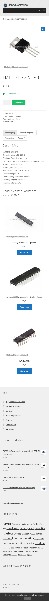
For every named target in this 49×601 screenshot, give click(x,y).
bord (4, 528)
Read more (24, 307)
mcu (17, 543)
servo (29, 547)
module (40, 543)
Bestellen (19, 102)
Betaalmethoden (13, 406)
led (10, 543)
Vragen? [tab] (21, 138)
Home (7, 19)
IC (12, 19)
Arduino (19, 524)
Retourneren (11, 424)
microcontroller (26, 543)
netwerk (5, 548)
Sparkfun (27, 551)
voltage (17, 119)
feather (38, 533)
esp (19, 533)
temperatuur (34, 551)
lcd (7, 544)
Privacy (9, 420)
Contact (9, 411)
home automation (23, 538)
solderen (21, 551)
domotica (40, 528)
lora (13, 544)
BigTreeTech (39, 524)
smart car (36, 547)
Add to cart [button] (24, 252)
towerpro (7, 554)
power (17, 547)
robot (23, 547)
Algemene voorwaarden (15, 401)
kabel (4, 544)
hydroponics (37, 539)
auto (28, 524)
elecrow (12, 533)
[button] (40, 10)
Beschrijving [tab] (10, 132)
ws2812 (24, 555)
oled (9, 548)
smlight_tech (11, 551)
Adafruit (8, 524)
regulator (10, 119)
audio (24, 524)
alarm (15, 524)
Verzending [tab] (9, 138)
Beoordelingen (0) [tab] (27, 132)
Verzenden (10, 429)
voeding (14, 555)
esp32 (24, 534)
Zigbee (29, 555)
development (27, 528)
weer (20, 554)
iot (42, 538)
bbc (30, 524)
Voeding (18, 116)
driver (4, 534)
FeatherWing (7, 539)
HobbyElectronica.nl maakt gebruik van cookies (24, 595)
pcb (12, 548)
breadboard (13, 528)
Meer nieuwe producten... (13, 503)
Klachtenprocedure (14, 415)
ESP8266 (31, 533)
